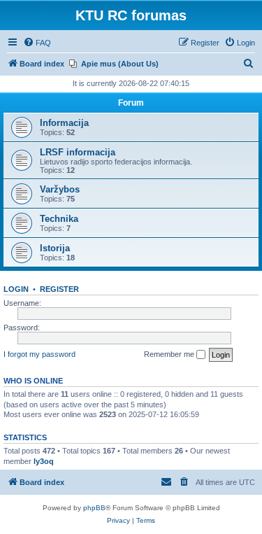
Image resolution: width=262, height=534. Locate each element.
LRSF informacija (77, 152)
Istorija (55, 248)
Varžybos (60, 189)
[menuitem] (37, 42)
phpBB (94, 508)
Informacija (64, 123)
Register (59, 289)
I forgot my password (39, 354)
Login (16, 289)
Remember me (170, 354)
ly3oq (44, 461)
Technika (59, 218)
